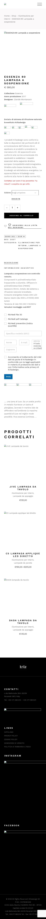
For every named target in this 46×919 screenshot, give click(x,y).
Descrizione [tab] (11, 263)
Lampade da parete (23, 563)
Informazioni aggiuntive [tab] (19, 268)
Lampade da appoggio (23, 496)
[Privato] (36, 343)
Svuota (16, 199)
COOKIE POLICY (10, 739)
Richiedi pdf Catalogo (18, 319)
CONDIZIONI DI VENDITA (14, 743)
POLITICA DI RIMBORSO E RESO (17, 747)
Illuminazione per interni (22, 493)
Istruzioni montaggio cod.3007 (17, 307)
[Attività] (36, 341)
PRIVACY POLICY (11, 736)
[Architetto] (36, 348)
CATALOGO (8, 732)
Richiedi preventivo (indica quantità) (20, 324)
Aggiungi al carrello (21, 215)
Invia (8, 376)
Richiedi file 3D (15, 314)
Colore (7, 193)
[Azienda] (36, 346)
